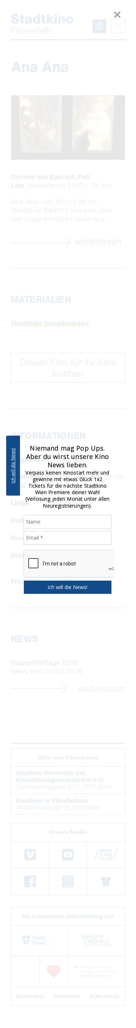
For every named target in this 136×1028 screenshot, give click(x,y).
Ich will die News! (13, 465)
